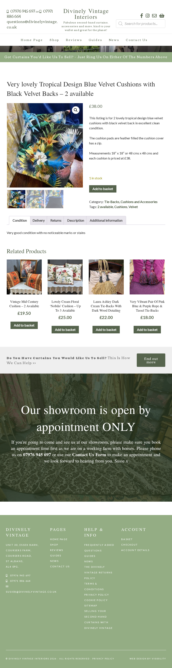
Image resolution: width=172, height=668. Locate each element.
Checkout (129, 544)
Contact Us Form (89, 454)
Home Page (32, 39)
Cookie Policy (96, 600)
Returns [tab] (55, 220)
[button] (75, 110)
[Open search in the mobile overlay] (140, 23)
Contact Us (137, 39)
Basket (127, 539)
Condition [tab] (20, 220)
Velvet (133, 207)
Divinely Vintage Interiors (86, 14)
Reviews (74, 39)
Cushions (120, 207)
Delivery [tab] (39, 220)
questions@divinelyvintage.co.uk (32, 24)
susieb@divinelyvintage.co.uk (31, 591)
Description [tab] (75, 220)
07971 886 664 (20, 580)
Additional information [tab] (106, 220)
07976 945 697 (22, 10)
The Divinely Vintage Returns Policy (98, 572)
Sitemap (90, 605)
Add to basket (103, 189)
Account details (135, 550)
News (114, 39)
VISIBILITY (159, 658)
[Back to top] (167, 663)
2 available (105, 207)
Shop (54, 39)
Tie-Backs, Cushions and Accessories (131, 202)
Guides (95, 39)
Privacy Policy (96, 594)
